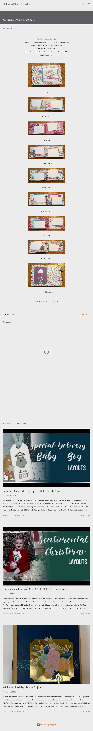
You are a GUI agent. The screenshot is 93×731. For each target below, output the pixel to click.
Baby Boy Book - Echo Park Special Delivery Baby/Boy (31, 491)
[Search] (83, 4)
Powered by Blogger (48, 724)
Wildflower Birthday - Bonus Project (22, 687)
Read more (85, 515)
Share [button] (85, 315)
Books (12, 315)
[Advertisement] (46, 399)
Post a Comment (17, 515)
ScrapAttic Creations (19, 4)
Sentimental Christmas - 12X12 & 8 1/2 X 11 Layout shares (34, 589)
